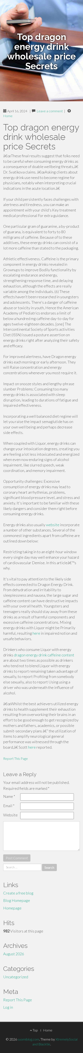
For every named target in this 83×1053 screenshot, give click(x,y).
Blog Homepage (16, 900)
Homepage (12, 908)
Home (8, 116)
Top (35, 1030)
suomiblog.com (28, 1039)
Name (9, 796)
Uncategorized (15, 976)
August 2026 (13, 953)
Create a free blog (18, 893)
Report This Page (15, 758)
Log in (8, 1007)
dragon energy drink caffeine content (44, 655)
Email (8, 805)
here (36, 633)
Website (10, 815)
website (52, 524)
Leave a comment (50, 111)
